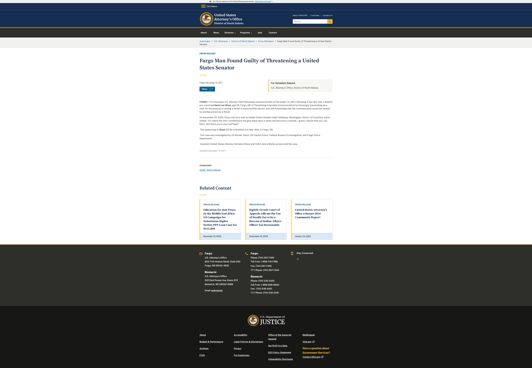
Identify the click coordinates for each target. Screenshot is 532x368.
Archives (204, 348)
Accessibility (240, 335)
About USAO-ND (300, 15)
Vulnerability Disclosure (280, 359)
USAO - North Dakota (210, 170)
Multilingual (309, 335)
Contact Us (327, 15)
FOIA (202, 355)
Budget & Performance (211, 341)
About (203, 335)
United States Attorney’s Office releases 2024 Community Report (311, 213)
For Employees (241, 355)
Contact (311, 357)
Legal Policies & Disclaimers (248, 341)
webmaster (217, 290)
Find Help (315, 15)
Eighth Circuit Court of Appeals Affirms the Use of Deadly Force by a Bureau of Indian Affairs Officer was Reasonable (265, 217)
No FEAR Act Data (277, 345)
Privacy (237, 348)
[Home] (222, 24)
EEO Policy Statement (279, 352)
